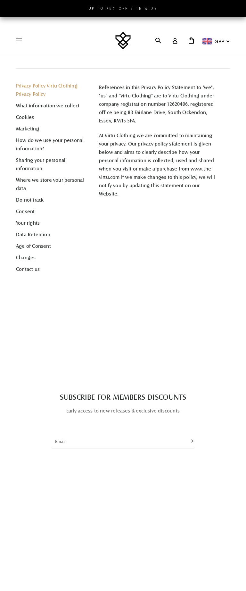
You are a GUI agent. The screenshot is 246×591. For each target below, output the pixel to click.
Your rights (28, 223)
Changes (26, 257)
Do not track (30, 199)
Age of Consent (33, 246)
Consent (25, 211)
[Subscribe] (186, 441)
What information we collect (47, 105)
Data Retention (33, 234)
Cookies (25, 117)
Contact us (28, 269)
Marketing (27, 128)
